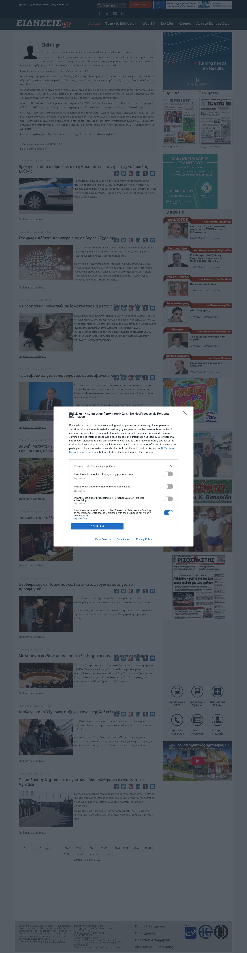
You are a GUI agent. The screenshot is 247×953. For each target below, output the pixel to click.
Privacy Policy (144, 539)
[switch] (168, 474)
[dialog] (123, 476)
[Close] (186, 413)
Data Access (123, 539)
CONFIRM (97, 526)
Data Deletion (103, 539)
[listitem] (123, 466)
